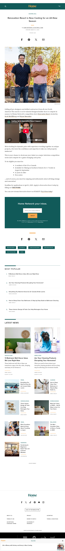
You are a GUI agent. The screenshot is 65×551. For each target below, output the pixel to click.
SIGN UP (33, 215)
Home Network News (35, 247)
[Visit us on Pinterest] (35, 502)
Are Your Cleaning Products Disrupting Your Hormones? (26, 283)
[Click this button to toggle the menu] (59, 6)
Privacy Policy (40, 222)
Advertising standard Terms (11, 522)
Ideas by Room (8, 355)
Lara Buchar (24, 435)
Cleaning (52, 380)
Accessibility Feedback (30, 522)
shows (22, 252)
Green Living (37, 355)
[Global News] (52, 537)
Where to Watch (31, 519)
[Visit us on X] (26, 502)
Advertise (50, 515)
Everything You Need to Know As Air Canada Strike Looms (27, 292)
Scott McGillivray (11, 116)
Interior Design (25, 401)
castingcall (22, 247)
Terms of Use (30, 222)
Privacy (29, 515)
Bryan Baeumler (25, 116)
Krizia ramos (12, 311)
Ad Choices (61, 549)
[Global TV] (43, 537)
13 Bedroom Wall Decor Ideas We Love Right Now (23, 274)
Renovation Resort (44, 114)
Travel (22, 380)
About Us (9, 515)
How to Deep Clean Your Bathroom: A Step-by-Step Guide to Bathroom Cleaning (34, 301)
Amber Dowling (12, 285)
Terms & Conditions (52, 519)
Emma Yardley (11, 276)
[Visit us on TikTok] (30, 502)
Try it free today (46, 191)
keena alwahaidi (13, 293)
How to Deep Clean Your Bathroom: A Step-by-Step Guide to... (54, 386)
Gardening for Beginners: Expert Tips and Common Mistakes (25, 448)
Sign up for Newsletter (32, 509)
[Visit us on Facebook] (22, 502)
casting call (32, 13)
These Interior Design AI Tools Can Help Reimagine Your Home (28, 309)
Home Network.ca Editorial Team (33, 27)
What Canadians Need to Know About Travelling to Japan (25, 427)
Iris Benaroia (24, 456)
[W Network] (34, 537)
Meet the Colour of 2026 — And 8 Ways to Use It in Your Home (55, 406)
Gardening (23, 442)
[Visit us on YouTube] (39, 502)
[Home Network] (32, 6)
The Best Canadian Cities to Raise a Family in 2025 (55, 427)
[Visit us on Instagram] (43, 502)
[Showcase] (25, 537)
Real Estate (53, 422)
